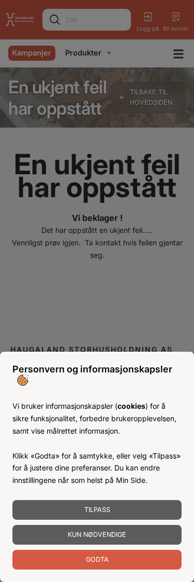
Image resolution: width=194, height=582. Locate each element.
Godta (97, 559)
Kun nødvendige (97, 534)
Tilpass (97, 510)
